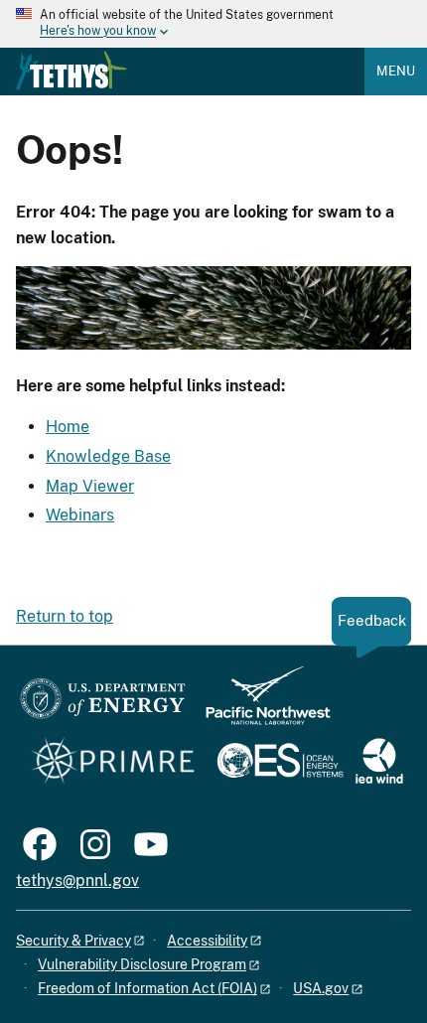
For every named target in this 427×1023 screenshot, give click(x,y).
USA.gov (321, 988)
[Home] (71, 70)
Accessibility (207, 941)
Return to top (64, 616)
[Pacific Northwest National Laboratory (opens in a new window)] (260, 704)
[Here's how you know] (213, 24)
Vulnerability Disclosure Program (142, 964)
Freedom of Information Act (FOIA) (147, 988)
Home (67, 426)
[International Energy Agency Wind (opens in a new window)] (379, 762)
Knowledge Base (108, 456)
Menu (395, 71)
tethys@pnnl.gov (77, 880)
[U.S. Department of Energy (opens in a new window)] (103, 704)
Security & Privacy (73, 941)
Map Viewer (90, 486)
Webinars (80, 515)
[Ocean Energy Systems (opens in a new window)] (282, 762)
